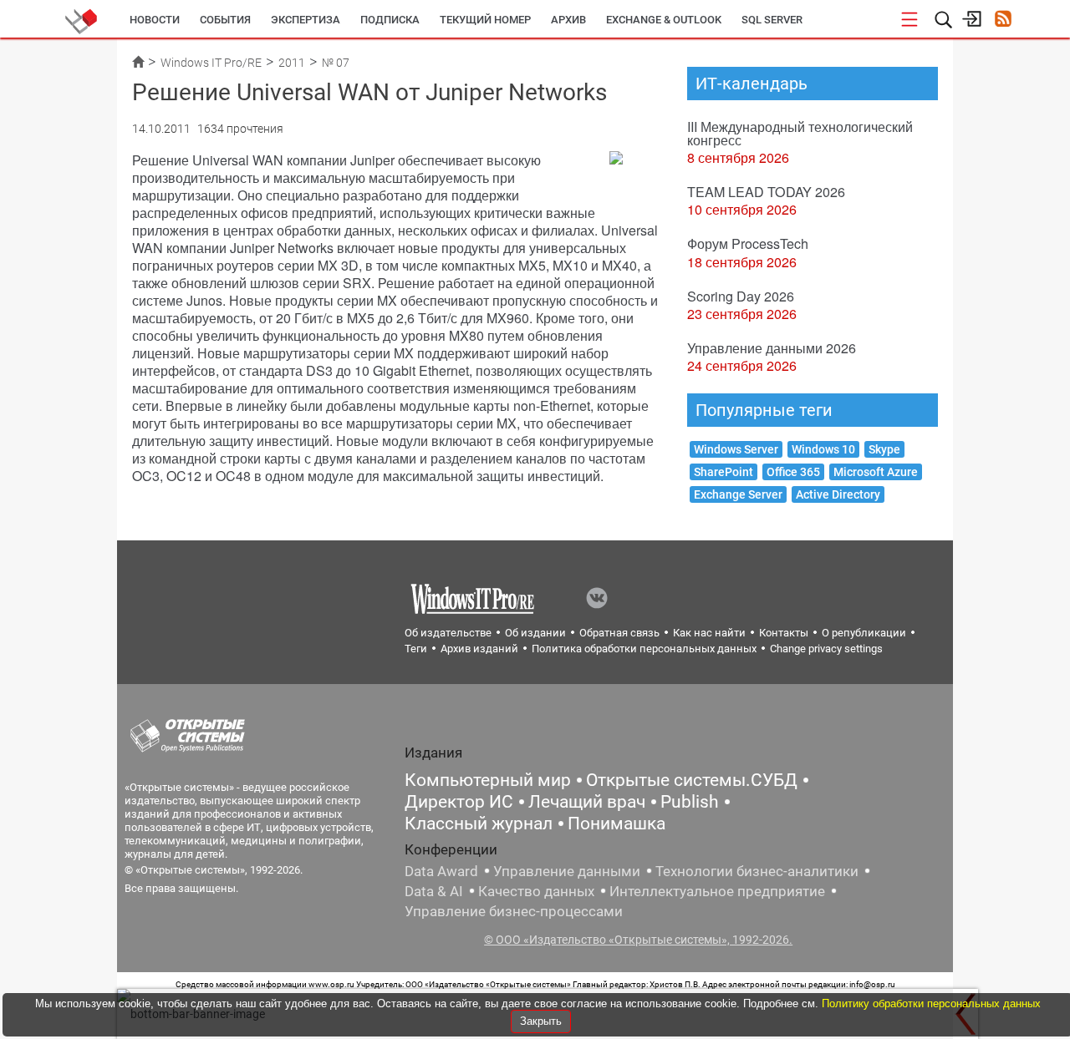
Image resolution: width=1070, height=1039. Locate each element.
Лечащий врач (586, 802)
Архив (568, 19)
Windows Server (736, 449)
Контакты (783, 632)
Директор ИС (459, 802)
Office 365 (793, 472)
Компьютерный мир (488, 780)
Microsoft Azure (875, 472)
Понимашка (616, 823)
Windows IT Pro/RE (211, 62)
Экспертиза (305, 19)
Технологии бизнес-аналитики (757, 871)
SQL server (771, 19)
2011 (291, 62)
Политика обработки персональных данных (644, 648)
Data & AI (434, 891)
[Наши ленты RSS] (1002, 20)
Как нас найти (709, 632)
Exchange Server (738, 494)
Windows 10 (823, 449)
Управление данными (566, 871)
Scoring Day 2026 (740, 296)
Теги (416, 648)
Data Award (441, 871)
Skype (884, 449)
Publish (689, 802)
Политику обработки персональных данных (931, 1003)
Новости (155, 19)
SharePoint (723, 472)
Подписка (390, 19)
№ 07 (335, 62)
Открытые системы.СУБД (691, 780)
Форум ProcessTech (747, 243)
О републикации (864, 632)
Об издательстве (448, 632)
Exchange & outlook (663, 19)
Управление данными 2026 (771, 347)
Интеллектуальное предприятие (717, 891)
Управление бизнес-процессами (514, 911)
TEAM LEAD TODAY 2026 (766, 191)
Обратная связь (619, 632)
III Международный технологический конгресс (800, 133)
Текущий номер (485, 19)
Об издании (535, 632)
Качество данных (536, 891)
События (225, 19)
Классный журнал (479, 823)
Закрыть (541, 1021)
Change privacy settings (826, 648)
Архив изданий (479, 648)
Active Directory (838, 494)
